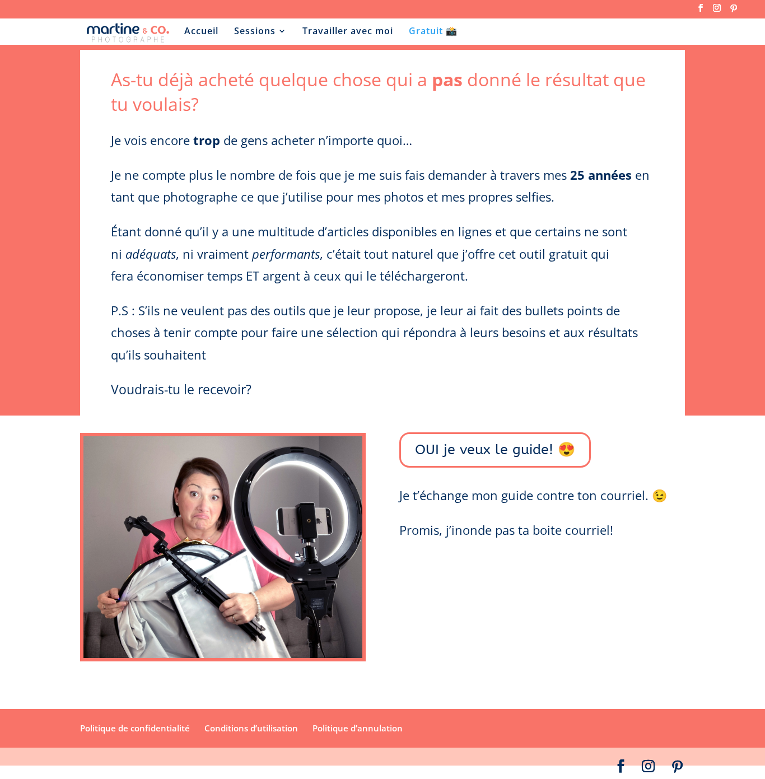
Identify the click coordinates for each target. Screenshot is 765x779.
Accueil (201, 32)
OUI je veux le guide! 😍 (495, 449)
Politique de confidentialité (135, 728)
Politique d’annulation (357, 728)
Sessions (255, 32)
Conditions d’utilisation (251, 728)
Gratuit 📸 (433, 32)
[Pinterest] (733, 11)
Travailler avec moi (347, 32)
